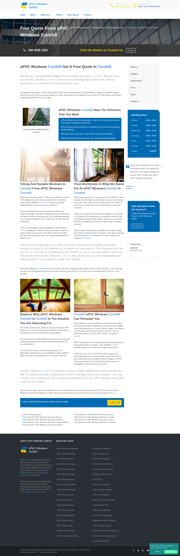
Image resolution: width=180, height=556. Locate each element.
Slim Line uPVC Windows (103, 490)
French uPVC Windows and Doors (106, 531)
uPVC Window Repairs (66, 515)
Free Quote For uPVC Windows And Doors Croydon (94, 417)
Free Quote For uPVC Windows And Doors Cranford (43, 425)
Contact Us (113, 403)
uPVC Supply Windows (66, 531)
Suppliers (134, 74)
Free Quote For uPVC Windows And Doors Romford (43, 420)
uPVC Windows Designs (67, 464)
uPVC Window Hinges (66, 479)
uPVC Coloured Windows (103, 469)
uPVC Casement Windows (103, 464)
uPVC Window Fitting (66, 469)
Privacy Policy (85, 550)
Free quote (73, 15)
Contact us (135, 101)
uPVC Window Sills (65, 526)
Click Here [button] (164, 547)
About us (134, 67)
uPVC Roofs (97, 479)
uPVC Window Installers (67, 485)
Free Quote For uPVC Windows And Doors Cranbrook (95, 422)
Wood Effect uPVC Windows (104, 500)
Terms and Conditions (70, 550)
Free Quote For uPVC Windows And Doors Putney (42, 417)
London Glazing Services (28, 552)
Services (45, 15)
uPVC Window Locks (65, 495)
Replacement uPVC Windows (104, 520)
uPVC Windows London (32, 415)
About (33, 15)
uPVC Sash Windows (101, 485)
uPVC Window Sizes (101, 541)
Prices (59, 15)
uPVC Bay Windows (101, 454)
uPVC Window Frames (66, 474)
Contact (88, 15)
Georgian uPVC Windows (103, 474)
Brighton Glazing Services (48, 552)
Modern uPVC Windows (102, 515)
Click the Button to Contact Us (100, 50)
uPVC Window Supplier (102, 526)
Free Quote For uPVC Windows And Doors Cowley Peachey (45, 422)
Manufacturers (136, 81)
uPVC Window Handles (66, 490)
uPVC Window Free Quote (68, 536)
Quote (133, 94)
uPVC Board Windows (101, 459)
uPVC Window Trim (100, 505)
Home (22, 15)
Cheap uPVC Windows (102, 449)
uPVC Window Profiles (66, 510)
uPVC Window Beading (66, 454)
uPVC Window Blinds (66, 459)
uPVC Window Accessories (68, 449)
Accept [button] (171, 551)
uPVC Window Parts (65, 500)
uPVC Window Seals (65, 520)
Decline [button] (157, 551)
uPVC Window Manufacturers (104, 536)
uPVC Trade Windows (101, 495)
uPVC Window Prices (66, 505)
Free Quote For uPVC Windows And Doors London (94, 415)
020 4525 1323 (122, 6)
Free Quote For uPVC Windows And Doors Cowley (94, 420)
